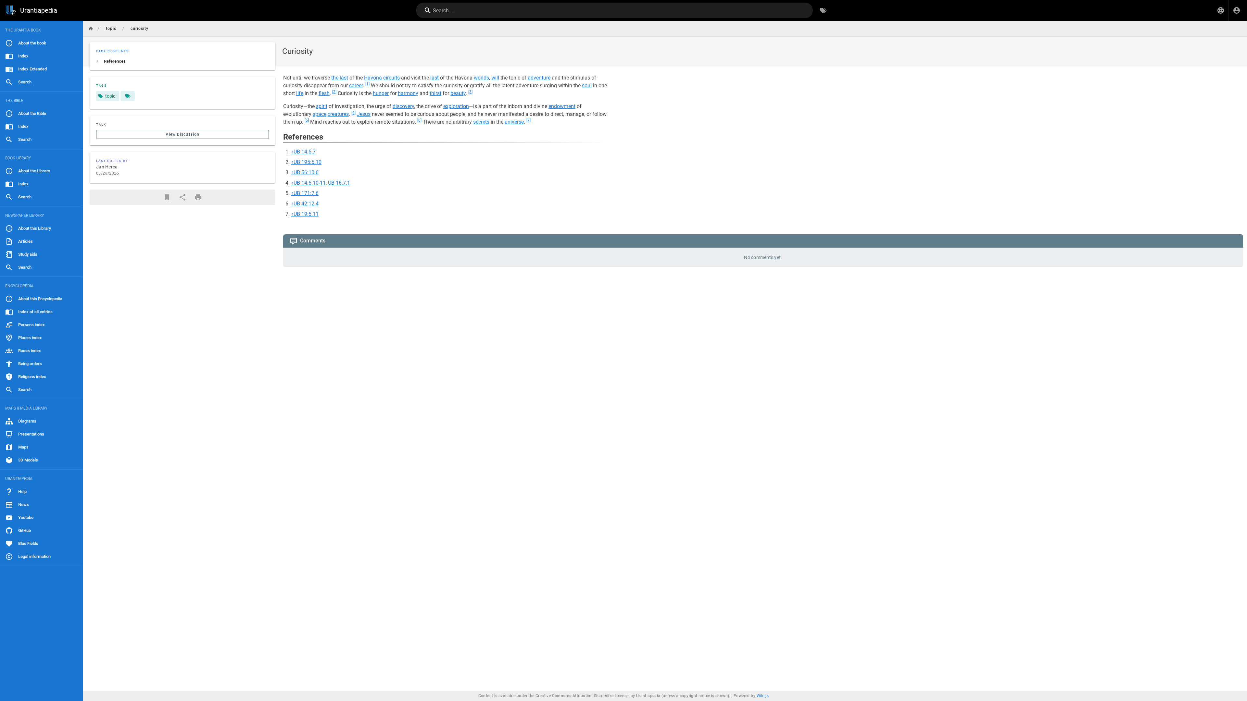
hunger (381, 93)
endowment (561, 106)
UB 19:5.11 (306, 214)
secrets (481, 122)
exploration (456, 106)
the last (339, 78)
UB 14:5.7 (305, 152)
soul (587, 85)
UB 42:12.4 (306, 204)
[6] (419, 120)
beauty (458, 93)
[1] (367, 84)
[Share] (182, 197)
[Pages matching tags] (127, 96)
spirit (321, 106)
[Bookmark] (167, 197)
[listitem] (182, 61)
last (434, 78)
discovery (403, 106)
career (356, 85)
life (299, 93)
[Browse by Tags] (823, 10)
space (319, 114)
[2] (334, 92)
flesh (324, 93)
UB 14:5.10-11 (310, 183)
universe (514, 122)
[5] (307, 120)
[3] (470, 92)
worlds (481, 78)
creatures (338, 114)
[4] (353, 112)
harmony (408, 93)
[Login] (1236, 10)
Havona (373, 78)
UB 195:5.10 (307, 162)
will (495, 78)
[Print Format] (198, 197)
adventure (539, 78)
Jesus (364, 114)
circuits (391, 78)
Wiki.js (763, 696)
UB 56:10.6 (306, 172)
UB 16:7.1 (339, 183)
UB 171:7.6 (306, 193)
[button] (1220, 10)
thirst (435, 93)
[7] (528, 120)
